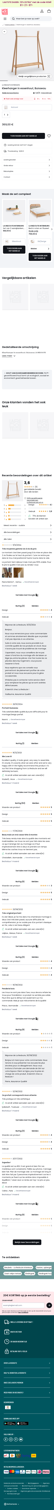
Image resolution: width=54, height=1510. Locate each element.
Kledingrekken (10, 25)
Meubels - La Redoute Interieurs (18, 1267)
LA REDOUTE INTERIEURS (11, 85)
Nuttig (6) (20, 881)
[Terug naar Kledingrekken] (4, 31)
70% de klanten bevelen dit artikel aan (38, 517)
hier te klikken (23, 1312)
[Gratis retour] (49, 165)
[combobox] (27, 526)
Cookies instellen (12, 1488)
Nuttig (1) (20, 743)
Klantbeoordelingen (13, 1494)
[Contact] (49, 177)
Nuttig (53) (20, 803)
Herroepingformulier (10, 1491)
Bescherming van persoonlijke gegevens (35, 1486)
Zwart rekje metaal (12, 1273)
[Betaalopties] (49, 171)
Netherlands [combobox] (12, 1504)
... (2, 25)
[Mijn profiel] (42, 11)
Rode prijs (33, 231)
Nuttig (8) (20, 1029)
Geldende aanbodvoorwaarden (14, 1483)
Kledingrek (29, 1273)
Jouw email (7, 1300)
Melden (35, 606)
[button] (49, 11)
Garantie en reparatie (29, 1488)
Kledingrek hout (45, 1273)
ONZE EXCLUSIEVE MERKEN (13, 1383)
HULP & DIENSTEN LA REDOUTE (15, 1373)
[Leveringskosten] (49, 159)
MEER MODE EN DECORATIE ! (14, 1392)
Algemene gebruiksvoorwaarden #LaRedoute (35, 1491)
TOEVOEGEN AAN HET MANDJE (23, 136)
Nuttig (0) (20, 606)
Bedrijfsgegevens (33, 1483)
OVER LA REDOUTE (10, 1363)
